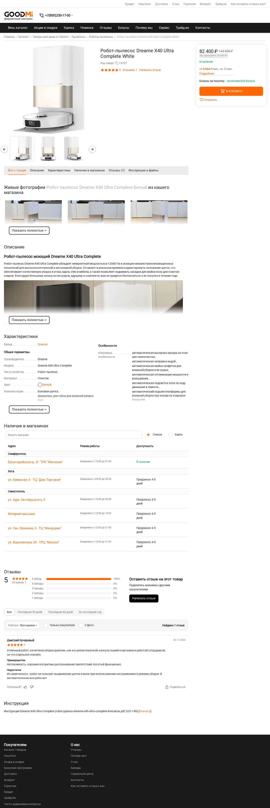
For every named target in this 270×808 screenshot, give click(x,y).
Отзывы (106, 28)
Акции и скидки (45, 28)
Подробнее (206, 73)
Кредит (129, 4)
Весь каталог (18, 28)
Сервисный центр (82, 773)
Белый (47, 384)
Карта (178, 434)
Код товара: (107, 63)
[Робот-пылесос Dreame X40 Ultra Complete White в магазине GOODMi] (48, 89)
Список (157, 434)
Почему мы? (79, 755)
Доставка (161, 4)
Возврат (205, 4)
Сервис (164, 28)
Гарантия (190, 4)
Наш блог (145, 4)
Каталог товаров (15, 749)
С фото (89, 625)
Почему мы (144, 28)
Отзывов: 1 (130, 70)
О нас (175, 4)
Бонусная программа (18, 767)
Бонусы (123, 28)
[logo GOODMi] (18, 16)
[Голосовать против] (31, 687)
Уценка (69, 28)
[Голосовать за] (25, 687)
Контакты (202, 28)
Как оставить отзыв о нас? (248, 4)
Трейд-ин (221, 4)
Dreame (42, 344)
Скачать (145, 711)
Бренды (76, 767)
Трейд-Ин (10, 797)
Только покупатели (62, 625)
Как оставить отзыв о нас (88, 786)
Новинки (87, 28)
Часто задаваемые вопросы (22, 804)
